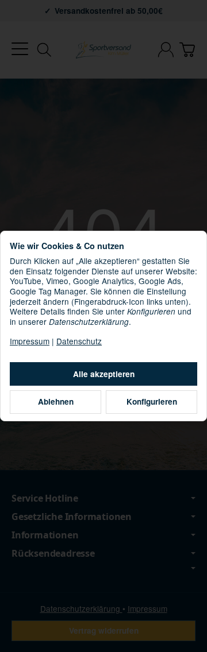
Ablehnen (56, 401)
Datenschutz (79, 341)
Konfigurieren (151, 401)
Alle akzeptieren (104, 373)
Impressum (29, 341)
